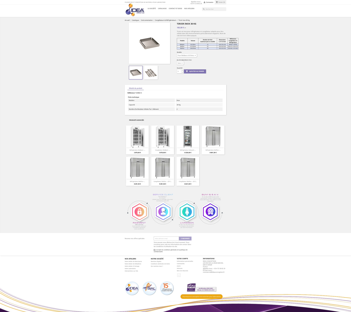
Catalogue (162, 8)
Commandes (181, 263)
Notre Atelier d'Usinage (132, 266)
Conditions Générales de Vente (160, 264)
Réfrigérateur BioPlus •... (213, 150)
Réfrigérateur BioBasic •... (137, 150)
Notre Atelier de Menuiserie (133, 261)
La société (152, 8)
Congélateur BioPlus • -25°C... (163, 181)
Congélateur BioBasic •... (162, 150)
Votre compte (182, 259)
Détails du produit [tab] (135, 88)
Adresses (179, 268)
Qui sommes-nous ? (157, 266)
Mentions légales (156, 261)
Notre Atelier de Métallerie (133, 264)
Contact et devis (175, 8)
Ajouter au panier (195, 71)
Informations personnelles (185, 261)
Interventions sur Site (131, 271)
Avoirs (179, 266)
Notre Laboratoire (130, 268)
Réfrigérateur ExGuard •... (188, 150)
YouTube (179, 275)
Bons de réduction (182, 271)
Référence (131, 93)
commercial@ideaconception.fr (214, 272)
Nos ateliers (189, 8)
